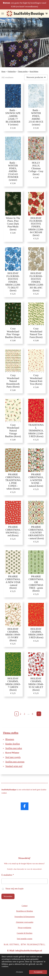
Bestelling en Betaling (24, 911)
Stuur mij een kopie (14, 888)
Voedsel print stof (13, 766)
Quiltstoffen (12, 71)
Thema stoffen (23, 71)
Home (3, 71)
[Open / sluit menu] (2, 13)
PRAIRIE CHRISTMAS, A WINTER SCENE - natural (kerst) (36, 480)
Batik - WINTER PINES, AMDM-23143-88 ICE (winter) (36, 117)
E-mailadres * (7, 875)
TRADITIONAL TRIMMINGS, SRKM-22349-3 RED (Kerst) (36, 430)
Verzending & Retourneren (24, 917)
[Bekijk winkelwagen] (46, 13)
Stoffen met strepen (14, 761)
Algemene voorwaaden (24, 922)
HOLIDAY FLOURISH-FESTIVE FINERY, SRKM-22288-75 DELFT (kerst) (13, 282)
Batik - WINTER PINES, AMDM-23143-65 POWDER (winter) (13, 171)
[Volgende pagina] (39, 713)
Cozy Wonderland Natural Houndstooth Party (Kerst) (13, 381)
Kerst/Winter (34, 71)
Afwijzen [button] (19, 972)
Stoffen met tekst (13, 748)
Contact (24, 906)
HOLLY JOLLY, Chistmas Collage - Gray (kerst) (36, 168)
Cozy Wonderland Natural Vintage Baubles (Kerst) (13, 430)
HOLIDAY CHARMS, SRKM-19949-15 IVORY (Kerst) (13, 635)
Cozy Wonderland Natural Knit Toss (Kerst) (36, 379)
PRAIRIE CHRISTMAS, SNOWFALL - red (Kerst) (12, 531)
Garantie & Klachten (24, 933)
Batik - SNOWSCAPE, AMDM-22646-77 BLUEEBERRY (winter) (13, 117)
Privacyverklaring (24, 928)
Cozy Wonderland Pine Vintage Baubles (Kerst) (13, 332)
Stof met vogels (13, 757)
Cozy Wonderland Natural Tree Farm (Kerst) (36, 332)
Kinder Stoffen (12, 743)
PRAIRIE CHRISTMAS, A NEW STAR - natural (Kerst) (12, 582)
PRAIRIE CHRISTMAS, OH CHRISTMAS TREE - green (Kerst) (36, 583)
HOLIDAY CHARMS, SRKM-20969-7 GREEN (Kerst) (13, 684)
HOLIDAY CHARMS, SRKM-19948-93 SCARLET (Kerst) (36, 684)
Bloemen (9, 739)
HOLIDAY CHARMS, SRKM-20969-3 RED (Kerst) (36, 633)
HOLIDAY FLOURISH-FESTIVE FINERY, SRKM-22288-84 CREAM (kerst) (36, 227)
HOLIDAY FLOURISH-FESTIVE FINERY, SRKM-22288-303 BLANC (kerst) (36, 282)
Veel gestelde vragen (24, 939)
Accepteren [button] (38, 972)
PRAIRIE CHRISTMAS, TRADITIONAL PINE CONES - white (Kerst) (13, 481)
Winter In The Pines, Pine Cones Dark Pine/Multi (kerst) (13, 224)
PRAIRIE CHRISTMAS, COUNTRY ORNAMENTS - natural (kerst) (36, 533)
